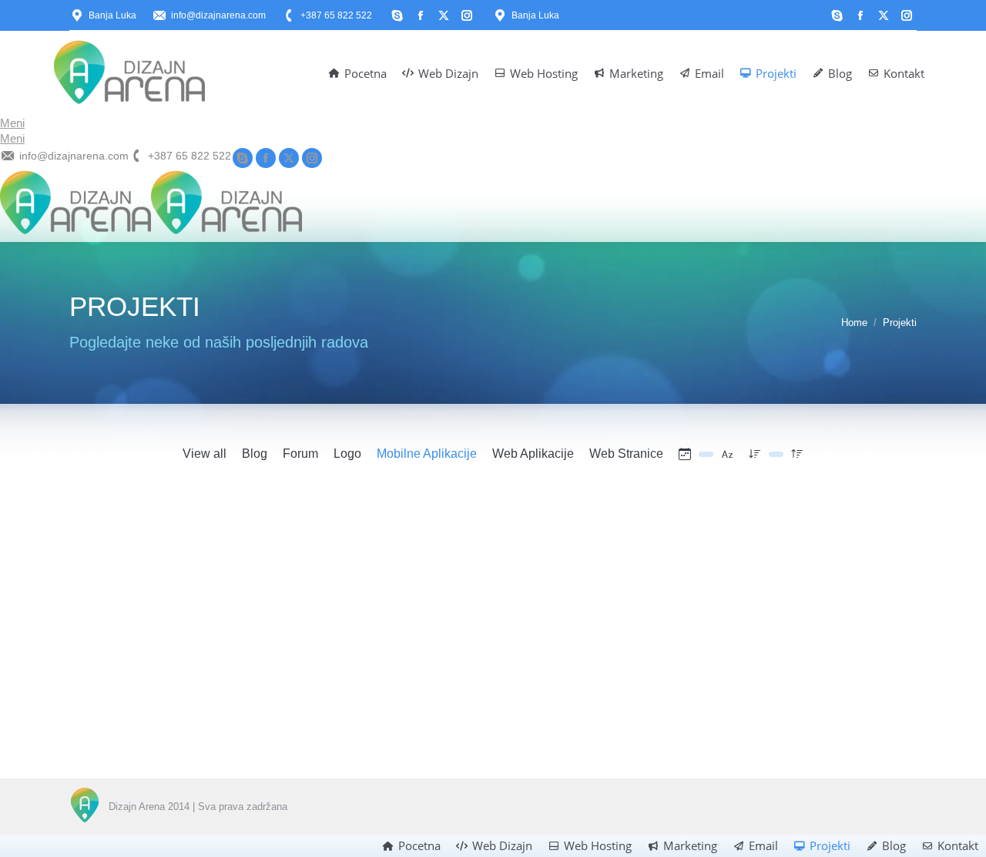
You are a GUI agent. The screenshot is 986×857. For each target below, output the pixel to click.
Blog (254, 453)
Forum (300, 453)
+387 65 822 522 (336, 15)
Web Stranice (626, 453)
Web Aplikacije (533, 453)
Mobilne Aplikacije (427, 453)
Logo (347, 453)
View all (204, 453)
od (179, 724)
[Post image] (199, 591)
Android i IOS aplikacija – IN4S (166, 701)
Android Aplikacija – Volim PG (457, 701)
